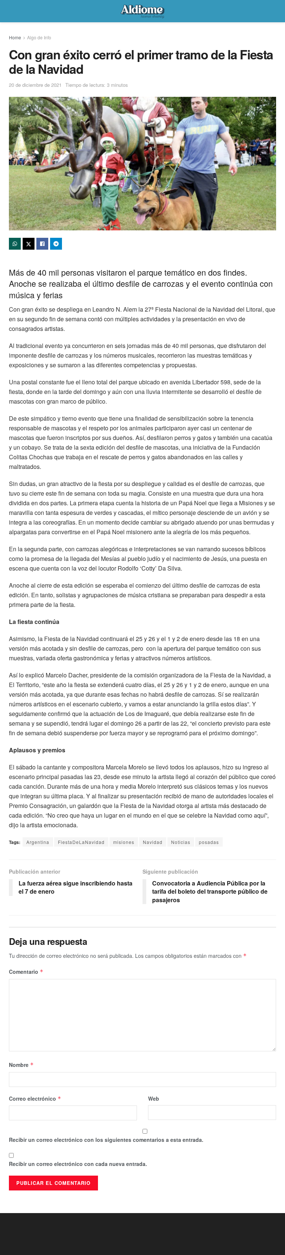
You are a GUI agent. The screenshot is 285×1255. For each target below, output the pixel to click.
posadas (209, 842)
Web (153, 1098)
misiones (123, 842)
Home (15, 37)
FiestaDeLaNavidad (81, 842)
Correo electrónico (35, 1098)
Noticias (180, 842)
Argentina (37, 842)
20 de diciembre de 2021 (35, 84)
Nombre (21, 1064)
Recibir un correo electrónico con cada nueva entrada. (78, 1163)
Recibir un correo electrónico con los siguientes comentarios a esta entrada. (106, 1139)
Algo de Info (39, 37)
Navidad (153, 842)
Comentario (26, 971)
